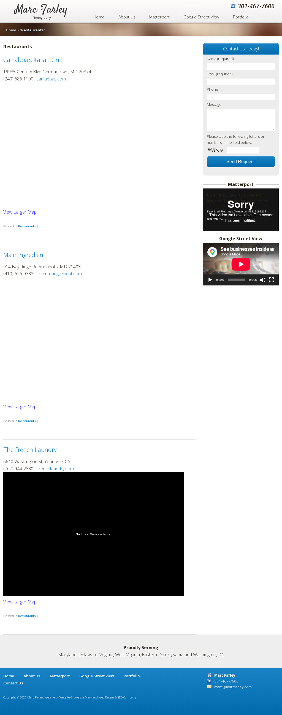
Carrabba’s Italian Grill (32, 60)
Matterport (159, 17)
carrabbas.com (51, 79)
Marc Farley (41, 13)
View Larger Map (20, 212)
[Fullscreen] (271, 280)
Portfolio (241, 17)
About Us (126, 17)
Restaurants (27, 226)
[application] (241, 209)
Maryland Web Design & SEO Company (110, 697)
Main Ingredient (24, 255)
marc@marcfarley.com (233, 686)
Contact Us (13, 683)
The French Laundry (30, 450)
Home (99, 17)
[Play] (210, 280)
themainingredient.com (59, 274)
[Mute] (262, 280)
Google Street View (201, 17)
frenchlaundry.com (55, 469)
